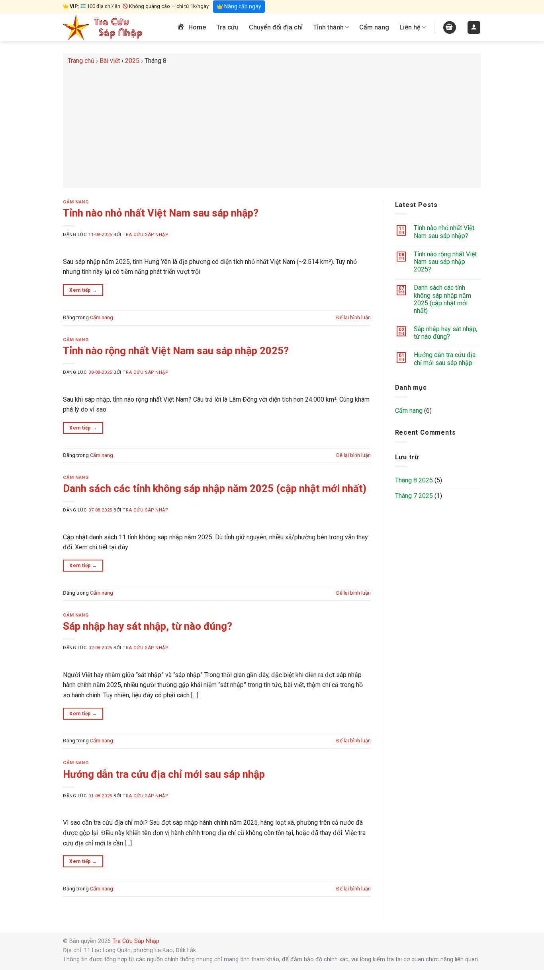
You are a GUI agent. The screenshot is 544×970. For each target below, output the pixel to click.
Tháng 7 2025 (414, 496)
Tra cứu (227, 27)
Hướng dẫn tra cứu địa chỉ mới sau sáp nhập (164, 774)
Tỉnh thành (328, 27)
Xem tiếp (83, 290)
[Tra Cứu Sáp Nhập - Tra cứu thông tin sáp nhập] (103, 27)
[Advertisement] (272, 126)
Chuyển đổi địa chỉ (276, 27)
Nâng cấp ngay (242, 6)
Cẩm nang (374, 27)
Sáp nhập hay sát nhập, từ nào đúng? (147, 626)
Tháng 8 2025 (414, 480)
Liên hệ (410, 27)
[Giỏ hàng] (449, 27)
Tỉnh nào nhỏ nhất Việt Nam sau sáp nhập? (160, 213)
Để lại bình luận (353, 317)
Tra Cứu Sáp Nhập (145, 234)
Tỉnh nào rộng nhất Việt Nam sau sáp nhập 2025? (176, 351)
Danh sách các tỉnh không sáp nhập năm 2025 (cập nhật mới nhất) (214, 488)
